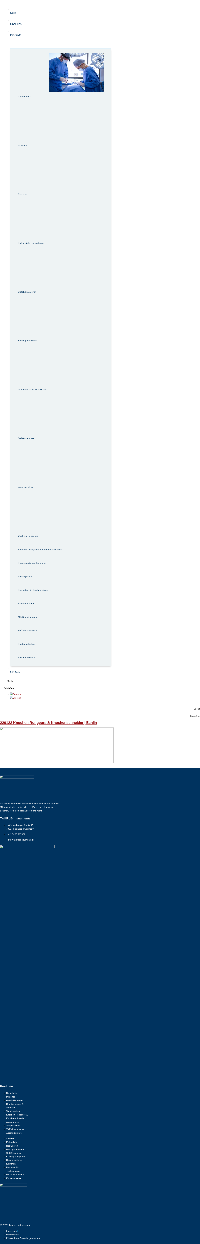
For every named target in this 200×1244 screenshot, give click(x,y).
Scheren (22, 145)
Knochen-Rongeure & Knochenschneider (40, 549)
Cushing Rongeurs (28, 536)
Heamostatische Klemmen (32, 563)
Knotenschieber (26, 644)
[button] (9, 681)
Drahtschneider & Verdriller (33, 389)
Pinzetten (23, 194)
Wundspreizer (25, 487)
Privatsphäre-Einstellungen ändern (23, 1238)
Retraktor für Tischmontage (33, 590)
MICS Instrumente (28, 617)
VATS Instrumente (28, 630)
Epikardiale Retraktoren (31, 243)
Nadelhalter (24, 96)
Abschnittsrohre (26, 657)
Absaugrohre (25, 576)
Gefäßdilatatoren (27, 292)
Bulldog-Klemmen (27, 340)
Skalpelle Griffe (26, 603)
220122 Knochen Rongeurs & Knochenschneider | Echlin (48, 723)
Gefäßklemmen (26, 438)
